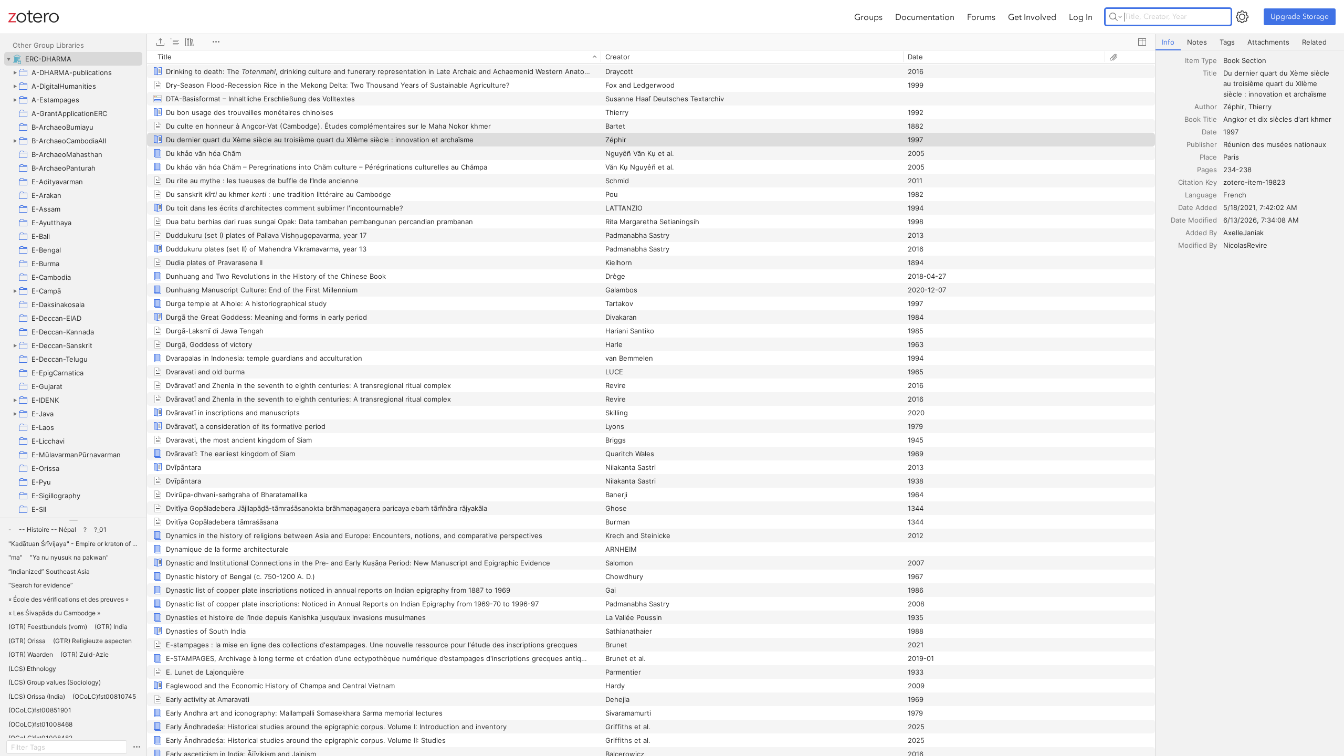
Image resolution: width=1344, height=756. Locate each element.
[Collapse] (8, 59)
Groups (868, 17)
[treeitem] (73, 59)
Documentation (924, 17)
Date (1209, 132)
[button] (10, 529)
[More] (216, 42)
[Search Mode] (1116, 17)
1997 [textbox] (1230, 132)
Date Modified (1194, 220)
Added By (1201, 232)
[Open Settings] (1242, 17)
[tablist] (1250, 42)
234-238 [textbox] (1237, 169)
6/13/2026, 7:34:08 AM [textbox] (1261, 220)
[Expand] (14, 72)
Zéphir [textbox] (1233, 106)
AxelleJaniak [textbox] (1243, 232)
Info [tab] (1168, 42)
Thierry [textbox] (1260, 106)
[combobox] (1280, 60)
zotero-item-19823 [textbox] (1254, 182)
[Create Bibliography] (189, 42)
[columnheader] (374, 56)
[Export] (160, 42)
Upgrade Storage (1299, 16)
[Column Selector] (1142, 42)
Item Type (1201, 60)
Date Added (1197, 207)
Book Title (1200, 119)
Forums (981, 17)
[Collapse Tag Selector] (73, 520)
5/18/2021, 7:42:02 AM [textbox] (1260, 207)
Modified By (1197, 245)
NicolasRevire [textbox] (1245, 245)
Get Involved (1032, 17)
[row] (651, 57)
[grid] (651, 403)
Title (1210, 73)
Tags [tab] (1227, 42)
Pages (1207, 169)
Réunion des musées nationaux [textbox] (1274, 144)
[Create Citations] (175, 42)
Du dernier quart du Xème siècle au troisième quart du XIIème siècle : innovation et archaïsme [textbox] (1277, 83)
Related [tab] (1314, 42)
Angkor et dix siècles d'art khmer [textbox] (1277, 119)
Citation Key (1197, 182)
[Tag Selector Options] (136, 747)
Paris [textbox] (1231, 157)
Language (1201, 195)
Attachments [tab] (1268, 42)
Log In (1081, 17)
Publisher (1201, 144)
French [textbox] (1234, 195)
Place (1208, 157)
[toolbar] (651, 42)
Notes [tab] (1197, 42)
